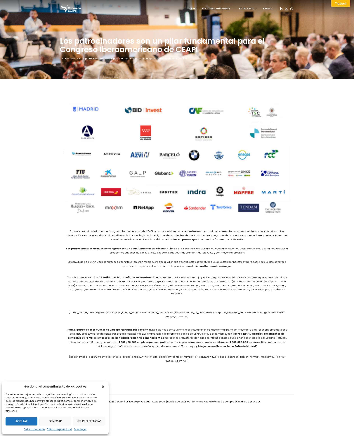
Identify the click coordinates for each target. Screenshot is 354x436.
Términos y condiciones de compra (213, 401)
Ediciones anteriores (216, 8)
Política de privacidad (59, 429)
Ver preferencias (89, 421)
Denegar (55, 421)
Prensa (267, 8)
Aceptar (21, 421)
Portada (70, 58)
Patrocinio (246, 8)
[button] (103, 386)
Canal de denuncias (248, 401)
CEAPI (193, 8)
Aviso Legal (80, 429)
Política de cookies (34, 429)
